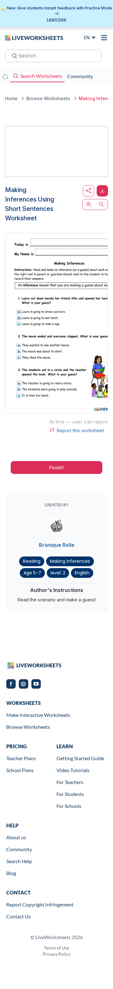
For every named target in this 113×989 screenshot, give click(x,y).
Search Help (19, 861)
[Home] (34, 37)
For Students (70, 794)
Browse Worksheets (28, 727)
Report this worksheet (80, 430)
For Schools (68, 806)
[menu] (104, 37)
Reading (31, 561)
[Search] (12, 55)
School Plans (20, 770)
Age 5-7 (32, 573)
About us (16, 837)
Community (19, 849)
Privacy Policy (57, 954)
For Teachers (69, 782)
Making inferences (70, 561)
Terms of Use (56, 947)
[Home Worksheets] (5, 76)
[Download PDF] (102, 190)
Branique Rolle (56, 545)
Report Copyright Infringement (39, 904)
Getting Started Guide (80, 758)
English (82, 573)
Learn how (56, 19)
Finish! (56, 467)
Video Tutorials (72, 770)
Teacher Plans (21, 758)
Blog (11, 873)
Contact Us (18, 916)
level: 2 (58, 573)
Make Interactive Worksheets (38, 715)
